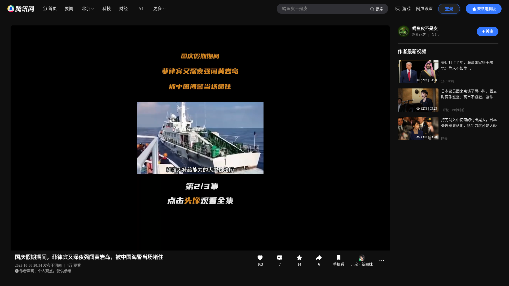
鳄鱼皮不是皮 (425, 28)
